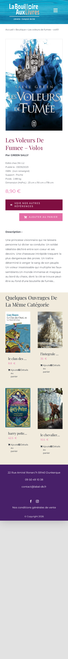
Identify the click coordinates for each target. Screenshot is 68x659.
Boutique (21, 29)
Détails (24, 370)
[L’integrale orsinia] (50, 330)
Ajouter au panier (43, 216)
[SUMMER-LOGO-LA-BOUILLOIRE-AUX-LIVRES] (24, 4)
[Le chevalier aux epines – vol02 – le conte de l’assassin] (50, 408)
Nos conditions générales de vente (34, 507)
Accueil (9, 29)
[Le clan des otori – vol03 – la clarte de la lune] (17, 332)
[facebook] (30, 501)
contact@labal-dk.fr (34, 486)
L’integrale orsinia (53, 354)
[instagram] (37, 501)
